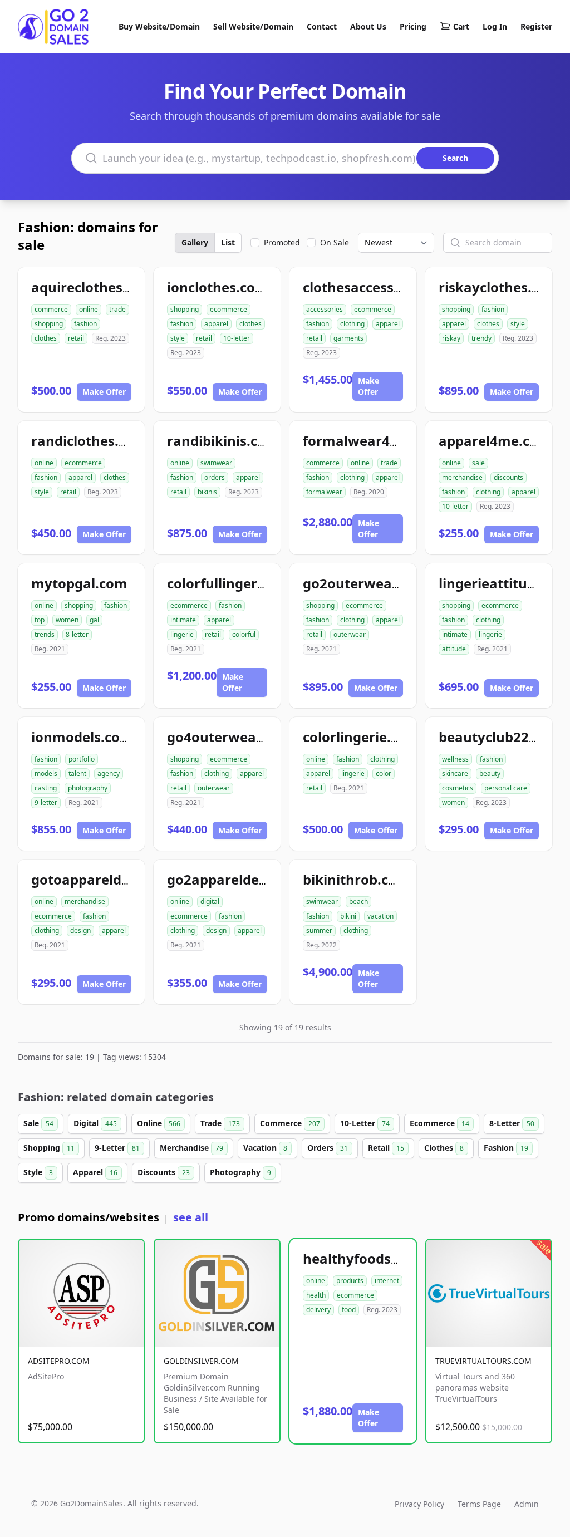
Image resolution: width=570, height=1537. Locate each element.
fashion (85, 323)
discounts (508, 477)
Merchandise (191, 1147)
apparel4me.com (495, 440)
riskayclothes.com (499, 287)
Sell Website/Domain (253, 26)
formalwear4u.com (367, 440)
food (349, 1309)
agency (108, 773)
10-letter (236, 338)
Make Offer (104, 391)
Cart (461, 26)
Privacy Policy (419, 1504)
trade (117, 309)
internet (387, 1280)
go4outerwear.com (230, 737)
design (80, 930)
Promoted (282, 242)
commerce (51, 309)
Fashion (506, 1147)
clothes (46, 338)
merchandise (462, 477)
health (316, 1295)
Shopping (49, 1147)
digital (209, 901)
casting (46, 788)
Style (38, 1172)
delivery (318, 1309)
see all (190, 1217)
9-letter (46, 802)
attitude (454, 649)
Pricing (413, 26)
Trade (220, 1123)
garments (348, 338)
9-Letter (117, 1147)
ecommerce (228, 309)
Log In (495, 26)
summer (319, 930)
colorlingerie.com (361, 737)
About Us (368, 26)
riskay (451, 338)
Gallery (194, 242)
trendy (481, 338)
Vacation (265, 1147)
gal (94, 620)
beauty (489, 773)
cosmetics (457, 788)
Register (536, 26)
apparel (216, 323)
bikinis (207, 492)
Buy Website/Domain (159, 26)
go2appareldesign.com (243, 879)
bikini (348, 916)
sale (478, 463)
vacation (380, 916)
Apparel (95, 1172)
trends (45, 634)
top (40, 620)
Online (158, 1123)
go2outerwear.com (366, 583)
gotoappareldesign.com (110, 879)
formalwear (324, 492)
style (177, 338)
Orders (327, 1147)
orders (214, 477)
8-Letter (511, 1123)
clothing (352, 323)
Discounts (163, 1172)
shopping (49, 323)
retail (76, 338)
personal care (505, 788)
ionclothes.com (217, 287)
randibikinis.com (223, 440)
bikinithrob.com (356, 879)
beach (358, 901)
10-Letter (365, 1123)
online (88, 309)
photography (87, 788)
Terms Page (479, 1504)
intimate (183, 620)
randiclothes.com (89, 440)
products (349, 1280)
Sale (38, 1123)
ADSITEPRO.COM (59, 1361)
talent (77, 773)
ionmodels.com (82, 737)
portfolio (81, 759)
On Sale (334, 242)
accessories (324, 309)
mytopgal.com (79, 583)
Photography (240, 1172)
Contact (322, 26)
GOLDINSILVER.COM (201, 1361)
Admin (526, 1504)
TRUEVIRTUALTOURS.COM (483, 1361)
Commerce (290, 1123)
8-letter (77, 634)
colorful (243, 634)
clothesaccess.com (364, 287)
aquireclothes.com (93, 287)
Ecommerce (439, 1123)
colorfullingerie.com (234, 583)
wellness (455, 759)
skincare (455, 773)
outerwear (349, 634)
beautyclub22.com (500, 737)
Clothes (444, 1147)
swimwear (216, 463)
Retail (386, 1147)
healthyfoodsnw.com (373, 1258)
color (383, 773)
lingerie (182, 634)
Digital (95, 1123)
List (228, 242)
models (46, 773)
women (67, 620)
